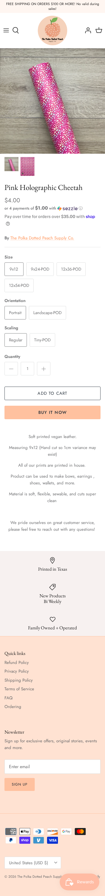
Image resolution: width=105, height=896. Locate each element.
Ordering (12, 707)
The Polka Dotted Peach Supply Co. (42, 238)
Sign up (19, 784)
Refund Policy (16, 662)
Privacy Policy (16, 671)
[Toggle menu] (6, 30)
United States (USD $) (28, 863)
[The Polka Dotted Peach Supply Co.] (52, 30)
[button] (52, 208)
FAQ (8, 698)
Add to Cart (52, 393)
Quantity (12, 357)
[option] (52, 101)
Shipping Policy (18, 680)
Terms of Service (19, 689)
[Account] (86, 30)
